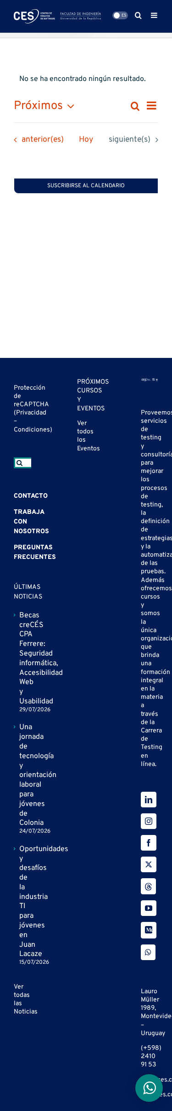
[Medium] (148, 930)
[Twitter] (148, 864)
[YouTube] (148, 908)
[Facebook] (148, 843)
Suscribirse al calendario (86, 186)
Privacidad (31, 413)
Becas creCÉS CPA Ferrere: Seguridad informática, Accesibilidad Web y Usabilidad (23, 658)
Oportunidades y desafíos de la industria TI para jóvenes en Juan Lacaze (23, 902)
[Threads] (148, 886)
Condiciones (32, 430)
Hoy (86, 139)
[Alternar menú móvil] (154, 15)
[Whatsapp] (148, 952)
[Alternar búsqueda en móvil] (138, 15)
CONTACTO (31, 496)
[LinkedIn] (148, 799)
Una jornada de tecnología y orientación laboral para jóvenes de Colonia (23, 775)
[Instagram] (148, 821)
